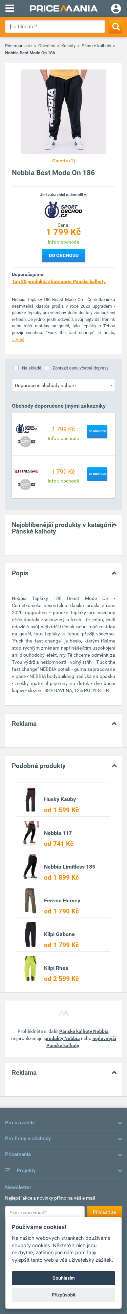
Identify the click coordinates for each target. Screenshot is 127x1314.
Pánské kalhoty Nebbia (84, 1031)
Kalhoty (68, 45)
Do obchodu (64, 255)
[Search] (115, 26)
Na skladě (31, 368)
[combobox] (63, 385)
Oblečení (46, 45)
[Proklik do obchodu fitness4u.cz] (26, 470)
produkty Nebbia (62, 1038)
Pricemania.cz (18, 45)
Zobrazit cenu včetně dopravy (80, 368)
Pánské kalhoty (96, 45)
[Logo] (64, 209)
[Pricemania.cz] (63, 8)
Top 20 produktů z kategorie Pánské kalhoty (59, 281)
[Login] (116, 9)
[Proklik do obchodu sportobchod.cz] (26, 428)
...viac (18, 339)
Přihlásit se (104, 1212)
